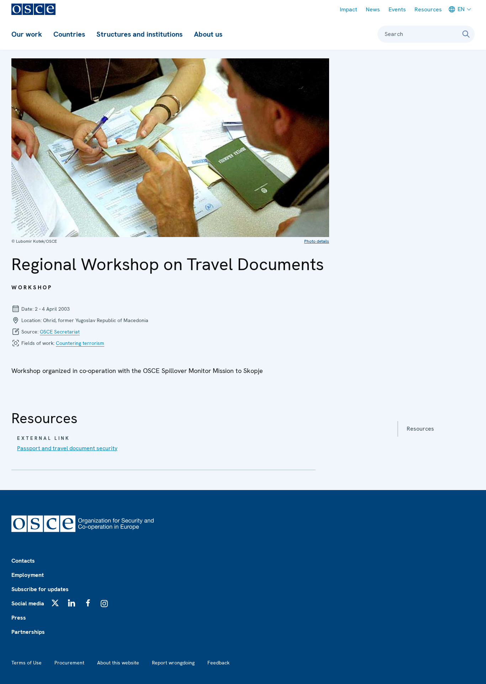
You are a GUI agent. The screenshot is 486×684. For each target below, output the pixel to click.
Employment (27, 575)
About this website (118, 662)
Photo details (316, 241)
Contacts (23, 560)
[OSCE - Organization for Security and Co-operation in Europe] (33, 9)
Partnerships (28, 632)
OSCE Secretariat (60, 331)
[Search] (466, 34)
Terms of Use (26, 662)
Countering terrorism (80, 343)
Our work (26, 34)
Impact (348, 9)
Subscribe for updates (40, 589)
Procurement (69, 662)
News (373, 9)
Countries (69, 34)
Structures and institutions (139, 34)
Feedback (218, 662)
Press (18, 617)
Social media (27, 603)
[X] (55, 603)
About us (208, 34)
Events (397, 9)
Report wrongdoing (173, 662)
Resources (428, 9)
